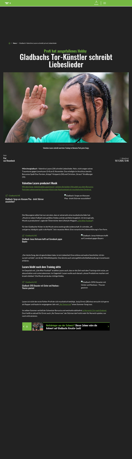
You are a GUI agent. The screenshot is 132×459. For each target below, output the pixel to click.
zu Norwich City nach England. (94, 310)
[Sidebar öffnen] (104, 3)
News (15, 43)
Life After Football (85, 220)
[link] (8, 3)
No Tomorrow (65, 304)
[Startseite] (9, 43)
